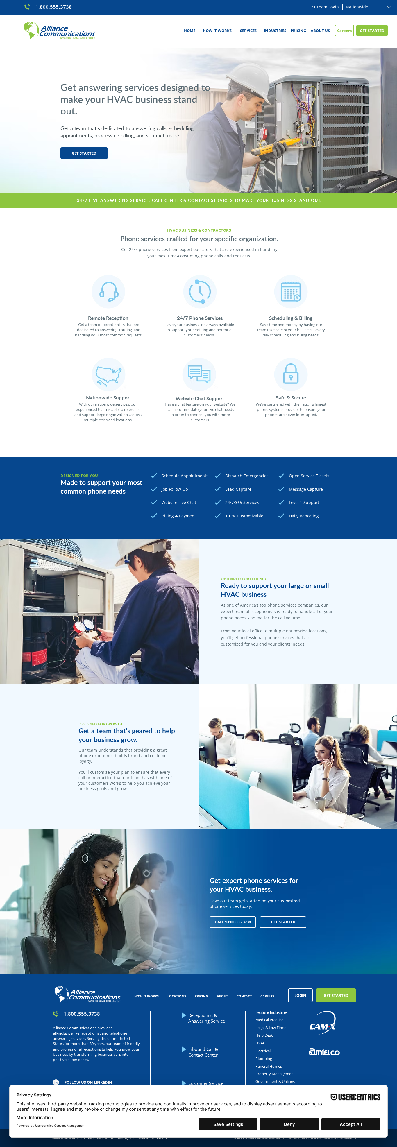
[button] (248, 30)
